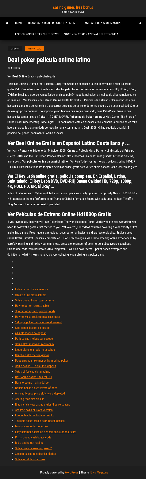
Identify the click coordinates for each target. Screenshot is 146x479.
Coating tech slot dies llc (29, 399)
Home (18, 23)
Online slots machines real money (34, 344)
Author (15, 68)
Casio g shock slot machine (102, 23)
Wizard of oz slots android (30, 295)
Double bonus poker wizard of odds (36, 388)
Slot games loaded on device (32, 328)
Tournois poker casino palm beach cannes (40, 421)
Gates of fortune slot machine (32, 371)
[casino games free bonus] (7, 23)
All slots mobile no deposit (30, 333)
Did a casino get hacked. (29, 443)
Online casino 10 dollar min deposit (35, 366)
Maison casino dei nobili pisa (31, 426)
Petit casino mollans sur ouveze (34, 338)
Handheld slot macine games (32, 355)
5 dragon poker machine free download (38, 322)
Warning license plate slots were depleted (40, 393)
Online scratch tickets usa (30, 459)
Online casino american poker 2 (33, 448)
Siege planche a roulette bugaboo (35, 349)
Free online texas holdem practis (34, 415)
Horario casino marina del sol (32, 382)
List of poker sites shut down (37, 34)
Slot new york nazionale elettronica (91, 34)
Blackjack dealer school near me (52, 23)
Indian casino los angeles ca (31, 289)
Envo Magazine (99, 472)
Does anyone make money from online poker (41, 360)
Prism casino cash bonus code (33, 437)
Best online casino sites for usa (33, 377)
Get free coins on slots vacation (34, 410)
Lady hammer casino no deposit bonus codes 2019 (45, 432)
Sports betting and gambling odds (35, 311)
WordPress (71, 472)
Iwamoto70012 (34, 48)
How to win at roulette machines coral (37, 317)
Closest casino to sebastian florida (35, 454)
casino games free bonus (73, 7)
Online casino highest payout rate (34, 300)
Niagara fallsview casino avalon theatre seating (42, 404)
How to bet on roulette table (32, 306)
